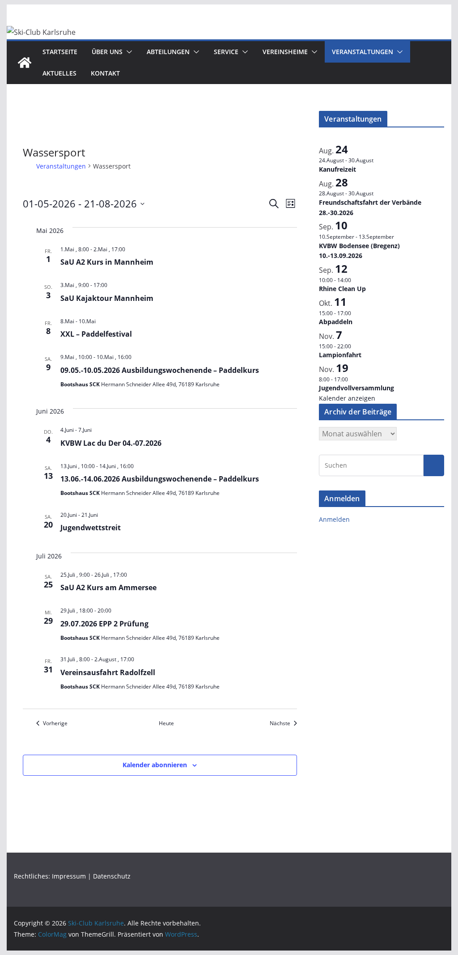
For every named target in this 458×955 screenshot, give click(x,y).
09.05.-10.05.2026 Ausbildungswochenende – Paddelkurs (159, 370)
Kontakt (105, 73)
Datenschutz (112, 876)
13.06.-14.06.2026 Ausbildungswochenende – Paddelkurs (159, 479)
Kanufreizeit (337, 169)
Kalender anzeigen (347, 398)
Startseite (59, 51)
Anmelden (334, 519)
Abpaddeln (335, 321)
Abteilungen (168, 51)
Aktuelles (59, 73)
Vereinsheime (285, 51)
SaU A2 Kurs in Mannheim (106, 262)
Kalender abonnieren (155, 765)
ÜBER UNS (107, 51)
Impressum (69, 876)
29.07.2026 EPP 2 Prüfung (104, 624)
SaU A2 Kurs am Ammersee (108, 587)
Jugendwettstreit (90, 527)
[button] (127, 52)
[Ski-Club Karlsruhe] (24, 62)
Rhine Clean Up (342, 288)
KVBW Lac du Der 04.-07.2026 (110, 443)
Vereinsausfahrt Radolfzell (107, 672)
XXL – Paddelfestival (96, 334)
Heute (166, 723)
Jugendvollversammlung (356, 388)
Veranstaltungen (362, 51)
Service (226, 51)
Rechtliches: (33, 876)
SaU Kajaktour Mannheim (106, 298)
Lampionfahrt (340, 355)
